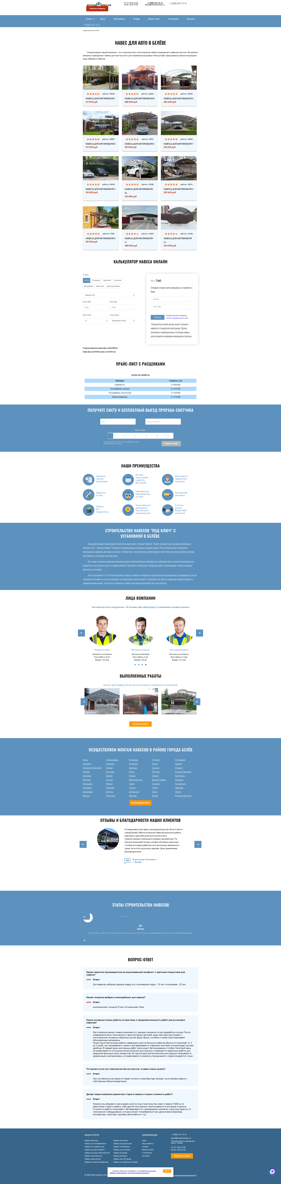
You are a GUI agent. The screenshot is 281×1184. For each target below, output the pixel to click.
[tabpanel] (102, 638)
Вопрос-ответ (154, 19)
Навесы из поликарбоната (95, 1143)
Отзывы (136, 19)
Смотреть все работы (140, 724)
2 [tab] (138, 664)
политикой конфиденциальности (175, 318)
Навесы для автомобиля (94, 1150)
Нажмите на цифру (140, 430)
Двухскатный (100, 286)
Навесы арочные (91, 1140)
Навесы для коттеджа (122, 1159)
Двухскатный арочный (113, 286)
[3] (145, 436)
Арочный (86, 280)
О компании (173, 19)
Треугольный (117, 280)
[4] (156, 436)
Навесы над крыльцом (122, 1143)
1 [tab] (135, 664)
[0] (113, 436)
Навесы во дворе (120, 1153)
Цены (102, 19)
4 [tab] (145, 664)
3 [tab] (142, 664)
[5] (167, 436)
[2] (135, 436)
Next (199, 633)
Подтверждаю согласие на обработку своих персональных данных (121, 443)
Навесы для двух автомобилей (97, 1153)
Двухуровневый (88, 286)
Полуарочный (96, 280)
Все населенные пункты (140, 803)
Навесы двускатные (93, 1159)
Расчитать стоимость (97, 9)
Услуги (89, 19)
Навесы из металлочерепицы (96, 1162)
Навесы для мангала (121, 1150)
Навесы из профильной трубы (125, 1162)
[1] (124, 436)
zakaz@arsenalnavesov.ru (155, 5)
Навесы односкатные (93, 1156)
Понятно (167, 1171)
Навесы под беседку (121, 1147)
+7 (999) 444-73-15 (155, 3)
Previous (81, 633)
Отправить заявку (171, 443)
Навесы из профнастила (94, 1147)
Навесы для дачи (120, 1156)
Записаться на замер (182, 1156)
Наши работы (119, 19)
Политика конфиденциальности (183, 1175)
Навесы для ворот (120, 1140)
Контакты (191, 19)
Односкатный (107, 280)
